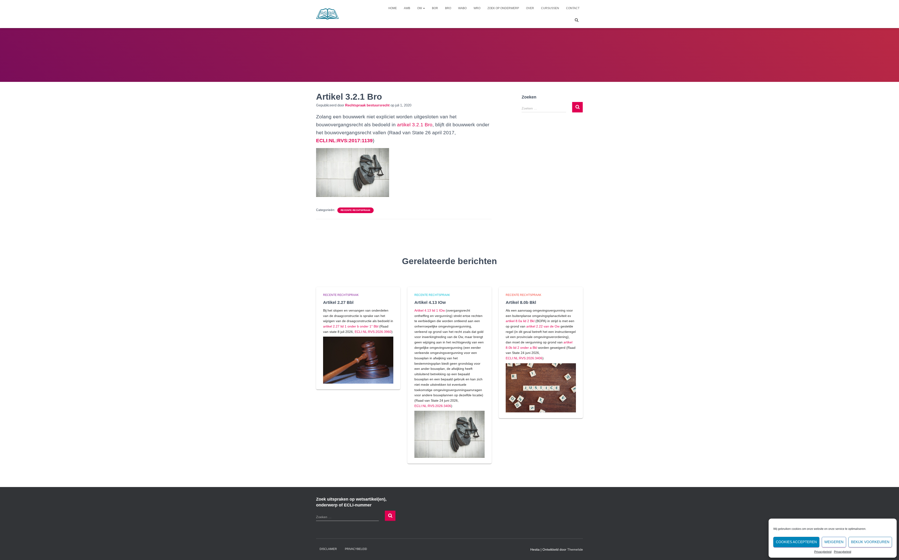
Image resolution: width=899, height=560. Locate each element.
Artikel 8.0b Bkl (521, 302)
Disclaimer (328, 549)
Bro (448, 8)
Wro (477, 8)
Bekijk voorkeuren (870, 542)
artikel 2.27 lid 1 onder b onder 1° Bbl (350, 326)
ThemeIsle (575, 549)
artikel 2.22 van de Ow (543, 326)
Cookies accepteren (796, 542)
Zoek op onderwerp (503, 8)
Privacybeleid (823, 551)
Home (392, 8)
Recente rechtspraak (355, 210)
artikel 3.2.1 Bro (414, 124)
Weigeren (834, 542)
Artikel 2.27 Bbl (338, 302)
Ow (420, 8)
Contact (572, 8)
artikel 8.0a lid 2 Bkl (520, 321)
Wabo (462, 8)
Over (530, 8)
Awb (407, 8)
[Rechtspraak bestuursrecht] (328, 14)
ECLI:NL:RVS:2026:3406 (432, 406)
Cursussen (550, 8)
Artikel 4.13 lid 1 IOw (429, 310)
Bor (435, 8)
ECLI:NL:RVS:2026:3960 (373, 332)
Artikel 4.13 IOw (430, 302)
